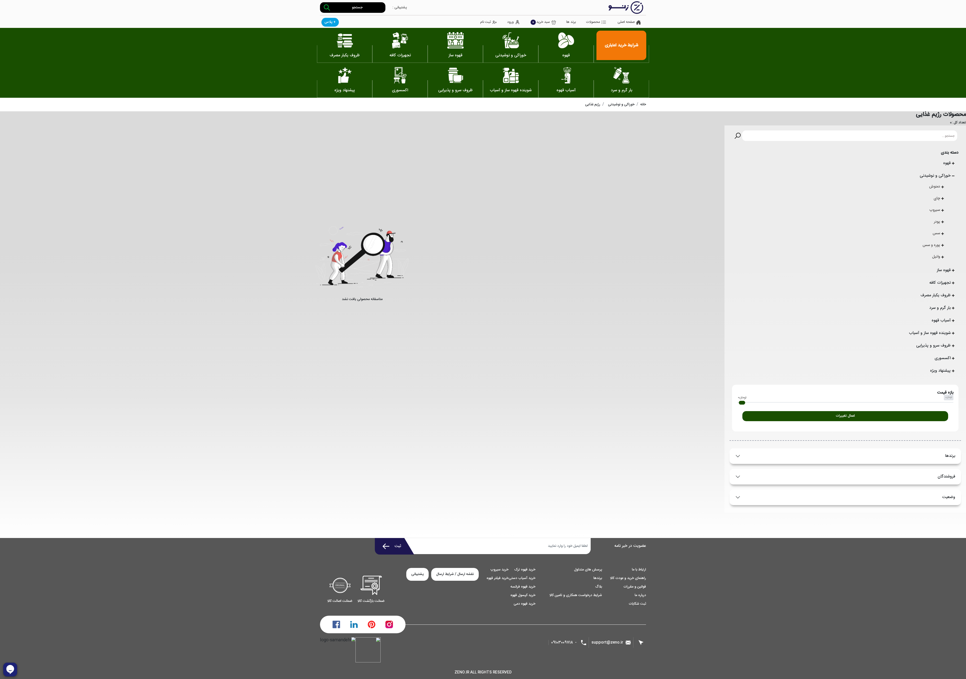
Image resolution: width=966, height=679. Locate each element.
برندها (950, 456)
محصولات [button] (593, 22)
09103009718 (562, 643)
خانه (643, 105)
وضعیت (948, 497)
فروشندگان (946, 476)
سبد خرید (541, 22)
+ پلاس (330, 22)
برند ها (571, 22)
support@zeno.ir (607, 642)
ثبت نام (485, 22)
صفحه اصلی (626, 22)
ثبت (397, 546)
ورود (510, 22)
